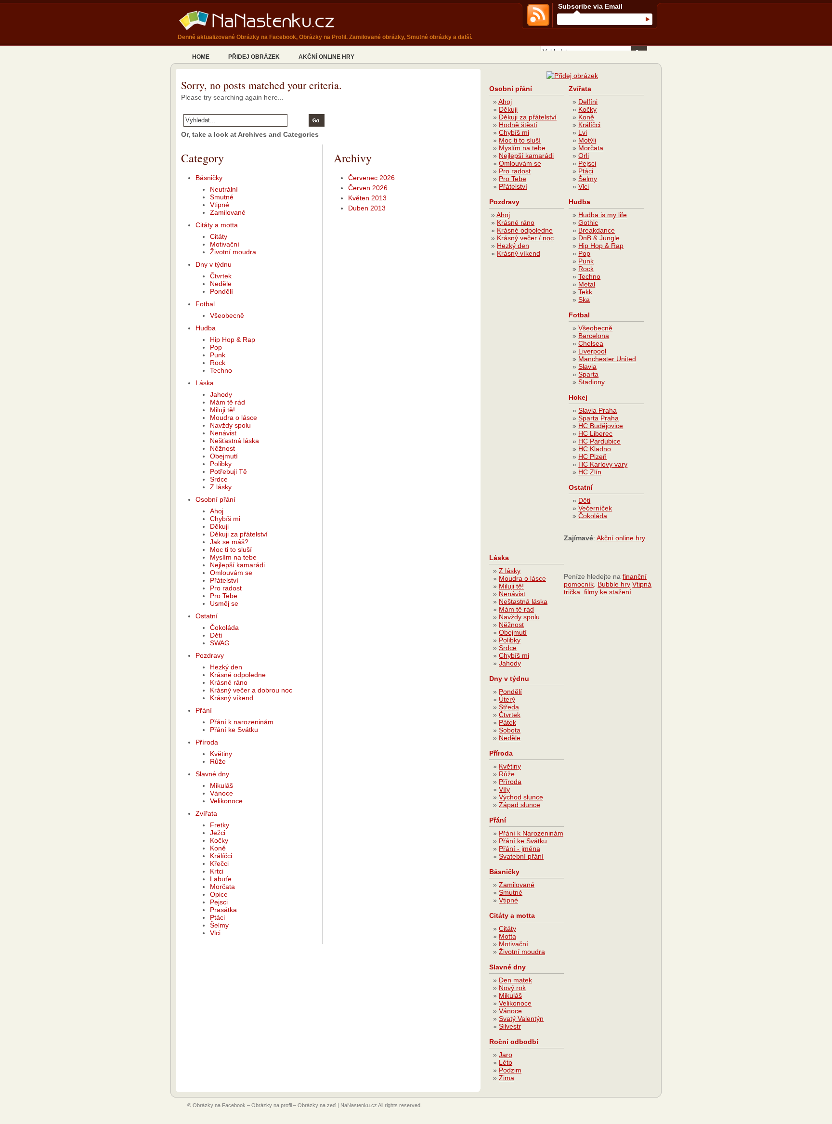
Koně (218, 848)
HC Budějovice (600, 426)
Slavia (587, 366)
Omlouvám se (231, 572)
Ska (584, 299)
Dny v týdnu (213, 264)
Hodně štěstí (518, 125)
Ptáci (217, 917)
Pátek (507, 722)
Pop (216, 347)
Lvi (582, 132)
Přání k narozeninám (241, 722)
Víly (504, 789)
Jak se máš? (229, 542)
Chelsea (590, 343)
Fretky (219, 825)
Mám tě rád (227, 402)
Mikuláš (221, 785)
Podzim (510, 1070)
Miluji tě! (222, 410)
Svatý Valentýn (521, 1018)
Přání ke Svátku (234, 729)
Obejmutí (224, 456)
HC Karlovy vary (602, 464)
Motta (507, 936)
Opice (219, 894)
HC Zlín (589, 472)
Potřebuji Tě (228, 471)
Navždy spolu (230, 425)
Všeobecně (227, 315)
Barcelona (593, 336)
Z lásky (221, 487)
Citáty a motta (216, 225)
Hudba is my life (602, 215)
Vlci (215, 933)
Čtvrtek (221, 276)
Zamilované (228, 212)
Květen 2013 (367, 198)
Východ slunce (521, 797)
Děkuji (219, 526)
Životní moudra (233, 252)
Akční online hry (326, 56)
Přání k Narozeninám (531, 833)
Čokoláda (224, 627)
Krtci (216, 871)
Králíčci (221, 856)
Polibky (221, 464)
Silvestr (510, 1026)
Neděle (221, 284)
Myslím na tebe (233, 557)
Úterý (507, 699)
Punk (217, 355)
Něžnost (222, 448)
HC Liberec (595, 433)
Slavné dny (212, 774)
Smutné (222, 197)
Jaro (505, 1055)
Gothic (588, 222)
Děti (216, 635)
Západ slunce (519, 805)
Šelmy (219, 925)
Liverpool (592, 351)
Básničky (208, 178)
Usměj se (224, 603)
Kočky (219, 840)
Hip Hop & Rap (232, 339)
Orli (583, 155)
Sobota (509, 730)
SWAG (220, 643)
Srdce (219, 479)
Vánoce (221, 793)
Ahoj (216, 511)
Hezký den (226, 667)
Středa (509, 707)
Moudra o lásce (233, 417)
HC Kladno (594, 449)
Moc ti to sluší (231, 549)
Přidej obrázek (254, 56)
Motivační (224, 244)
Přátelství (224, 580)
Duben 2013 (367, 208)
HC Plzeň (592, 456)
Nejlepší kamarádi (237, 565)
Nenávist (223, 433)
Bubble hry (614, 584)
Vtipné (219, 205)
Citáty (218, 236)
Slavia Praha (597, 410)
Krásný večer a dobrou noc (251, 690)
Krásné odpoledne (238, 675)
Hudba (205, 328)
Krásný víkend (231, 698)
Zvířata (206, 813)
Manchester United (607, 359)
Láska (204, 383)
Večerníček (595, 508)
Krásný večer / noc (525, 238)
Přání (203, 710)
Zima (506, 1078)
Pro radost (226, 588)
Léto (505, 1062)
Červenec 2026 (371, 178)
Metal (586, 284)
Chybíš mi (225, 519)
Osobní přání (215, 499)
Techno (221, 370)
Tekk (585, 292)
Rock (217, 362)
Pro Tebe (223, 596)
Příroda (206, 742)
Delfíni (588, 101)
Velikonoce (226, 801)
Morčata (222, 886)
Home (200, 56)
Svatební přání (521, 856)
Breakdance (596, 230)
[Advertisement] (527, 409)
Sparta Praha (598, 418)
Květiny (221, 754)
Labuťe (221, 879)
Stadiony (591, 382)
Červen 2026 (368, 188)
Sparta (588, 374)
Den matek (515, 980)
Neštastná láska (523, 601)
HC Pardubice (599, 441)
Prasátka (223, 910)
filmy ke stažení (607, 592)
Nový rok (512, 988)
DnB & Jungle (599, 238)
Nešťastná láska (234, 440)
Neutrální (224, 189)
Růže (218, 761)
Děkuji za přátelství (239, 534)
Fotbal (205, 304)
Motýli (587, 140)
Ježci (217, 832)
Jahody (221, 394)
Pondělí (221, 291)
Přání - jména (519, 848)
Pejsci (219, 902)
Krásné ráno (228, 682)
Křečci (219, 863)
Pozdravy (209, 655)
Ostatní (206, 616)
